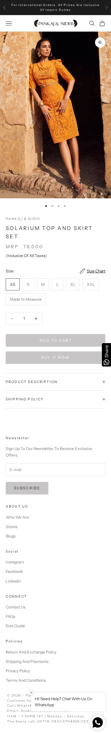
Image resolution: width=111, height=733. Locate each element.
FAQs (10, 616)
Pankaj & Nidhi (23, 219)
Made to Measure (26, 299)
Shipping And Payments (27, 661)
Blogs (11, 536)
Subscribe (27, 488)
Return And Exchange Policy (31, 652)
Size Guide (15, 625)
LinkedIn (13, 581)
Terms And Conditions (26, 680)
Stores (12, 526)
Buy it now (55, 357)
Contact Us (16, 607)
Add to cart (55, 340)
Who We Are (17, 517)
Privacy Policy (18, 670)
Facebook (14, 571)
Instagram (15, 562)
